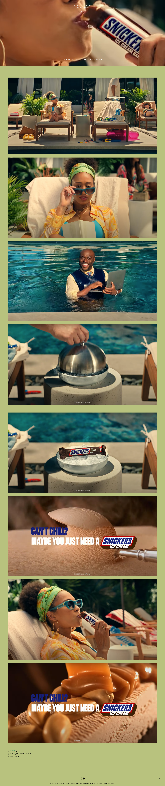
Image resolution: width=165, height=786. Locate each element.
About (82, 11)
